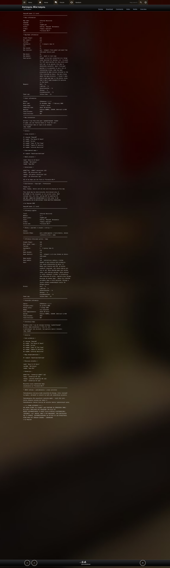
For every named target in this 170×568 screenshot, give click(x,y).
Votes (128, 9)
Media (135, 9)
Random (78, 2)
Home (46, 2)
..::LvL (83, 562)
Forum (62, 2)
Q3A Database (85, 564)
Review (100, 9)
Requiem (28, 9)
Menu (30, 2)
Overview (143, 9)
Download (109, 9)
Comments (119, 9)
